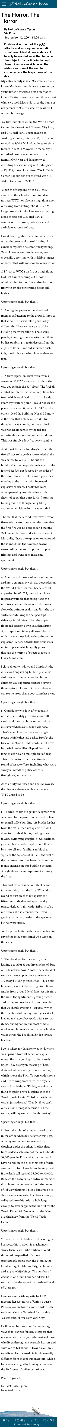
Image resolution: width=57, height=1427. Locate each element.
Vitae (34, 1420)
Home (6, 1420)
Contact (49, 1420)
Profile (20, 1420)
